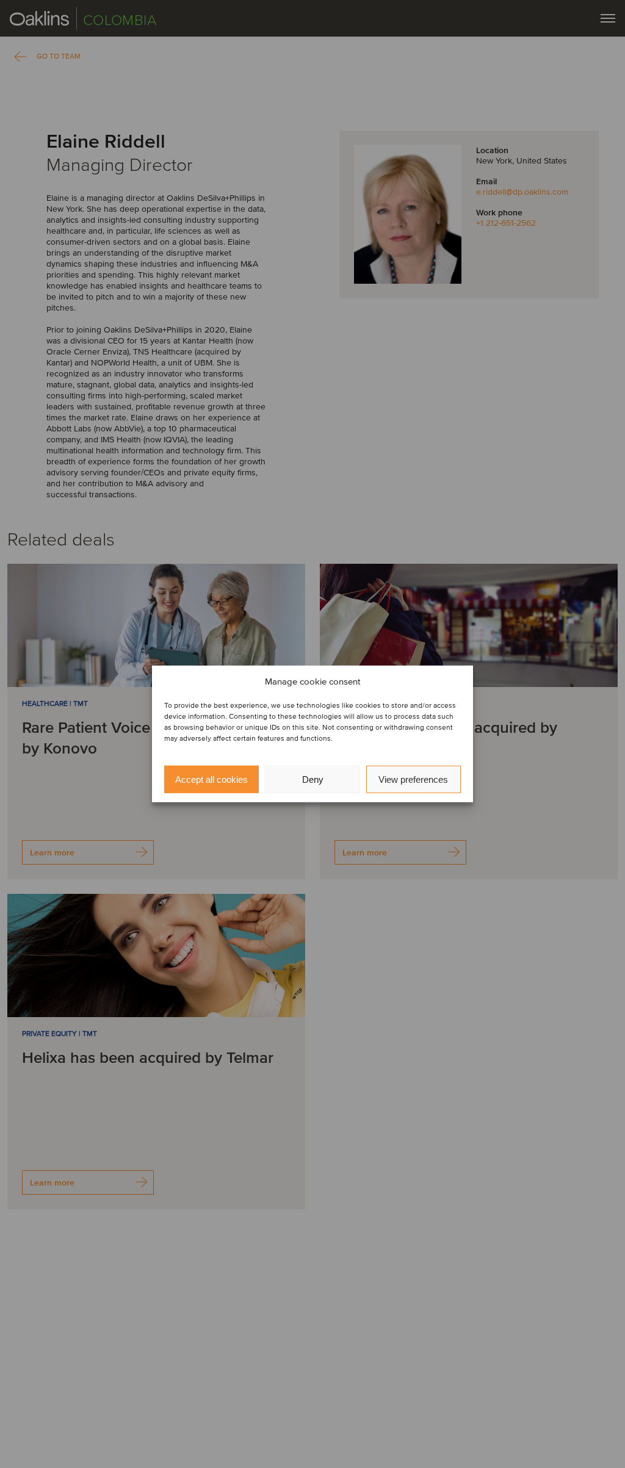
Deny (312, 779)
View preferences (413, 779)
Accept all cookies (211, 779)
